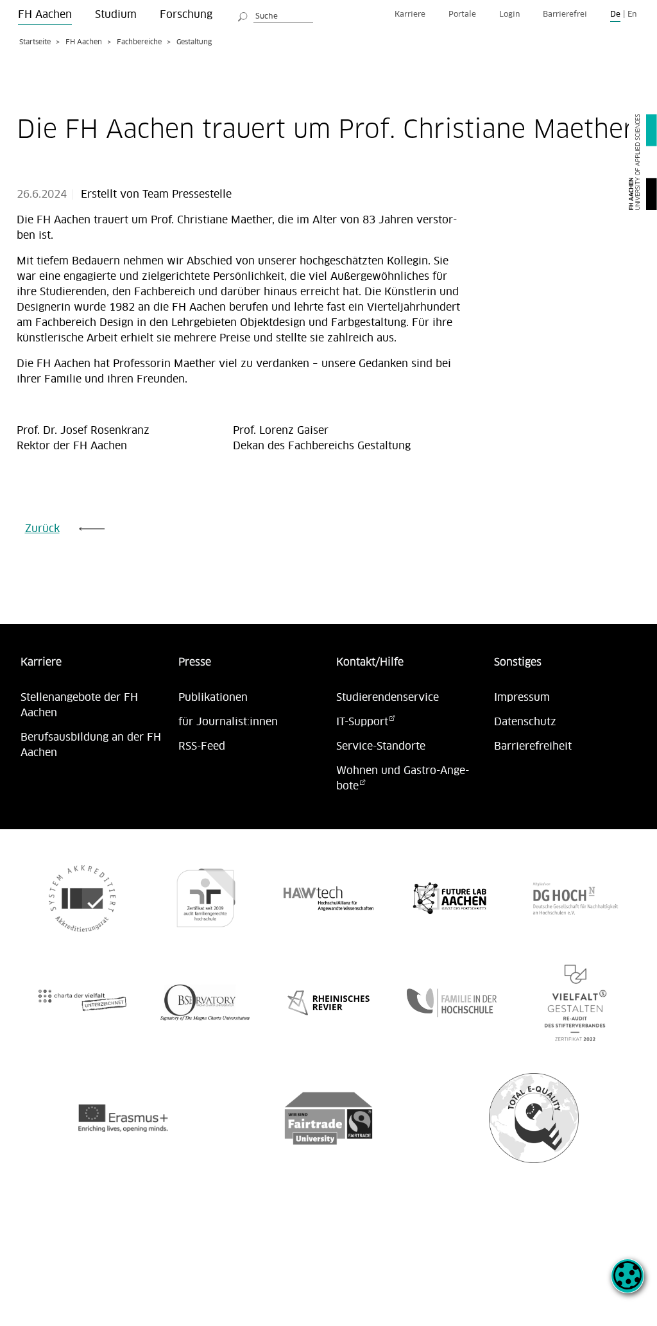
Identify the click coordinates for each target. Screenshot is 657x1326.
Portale (462, 14)
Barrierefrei (565, 14)
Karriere (410, 14)
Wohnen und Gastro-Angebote (402, 778)
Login (509, 14)
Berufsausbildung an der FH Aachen (91, 745)
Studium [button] (116, 15)
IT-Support (362, 722)
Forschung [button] (186, 15)
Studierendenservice (387, 698)
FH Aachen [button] (45, 15)
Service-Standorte (380, 746)
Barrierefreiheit (533, 746)
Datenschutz (525, 722)
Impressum (522, 698)
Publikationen (213, 698)
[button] (627, 1283)
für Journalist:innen (228, 722)
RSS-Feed (201, 746)
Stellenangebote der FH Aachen (79, 705)
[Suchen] (243, 14)
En (631, 14)
